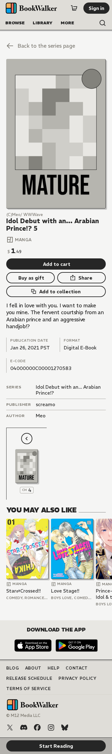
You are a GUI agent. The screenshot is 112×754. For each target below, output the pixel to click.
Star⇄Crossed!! (23, 591)
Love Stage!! (65, 591)
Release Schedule (29, 678)
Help (54, 668)
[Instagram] (51, 727)
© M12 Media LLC (23, 715)
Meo (40, 416)
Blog (12, 668)
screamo (45, 404)
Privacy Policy (77, 678)
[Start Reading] (56, 134)
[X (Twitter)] (10, 727)
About (33, 668)
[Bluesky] (64, 727)
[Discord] (23, 727)
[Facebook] (37, 727)
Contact (77, 668)
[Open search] (103, 23)
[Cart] (74, 8)
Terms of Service (28, 689)
